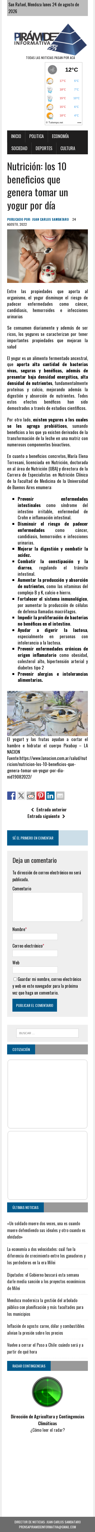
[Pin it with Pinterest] (40, 795)
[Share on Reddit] (31, 795)
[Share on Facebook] (11, 795)
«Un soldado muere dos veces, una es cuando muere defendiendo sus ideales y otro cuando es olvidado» (46, 1230)
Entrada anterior (51, 809)
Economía (60, 136)
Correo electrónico (27, 946)
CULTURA (67, 148)
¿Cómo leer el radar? (47, 1430)
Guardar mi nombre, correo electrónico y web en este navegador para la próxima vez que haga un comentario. (46, 986)
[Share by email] (60, 795)
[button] (47, 723)
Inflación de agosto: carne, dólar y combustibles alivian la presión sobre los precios (45, 1329)
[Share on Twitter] (21, 795)
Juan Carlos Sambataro (50, 219)
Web (15, 962)
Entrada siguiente (43, 816)
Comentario (21, 888)
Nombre (18, 929)
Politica (36, 136)
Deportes (44, 148)
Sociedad (19, 148)
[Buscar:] (47, 1032)
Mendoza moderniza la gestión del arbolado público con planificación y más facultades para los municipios (45, 1307)
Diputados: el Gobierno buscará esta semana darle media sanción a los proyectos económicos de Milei (46, 1281)
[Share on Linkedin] (50, 795)
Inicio (16, 136)
